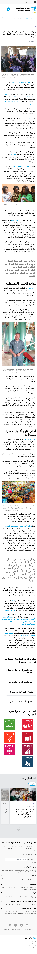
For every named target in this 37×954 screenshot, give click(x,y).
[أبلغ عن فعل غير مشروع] (1, 908)
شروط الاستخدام (32, 951)
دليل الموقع (33, 949)
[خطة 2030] (1, 884)
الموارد (34, 875)
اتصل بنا (34, 941)
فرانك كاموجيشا (30, 439)
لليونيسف (13, 154)
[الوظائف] (1, 892)
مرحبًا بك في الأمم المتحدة (26, 2)
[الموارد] (1, 875)
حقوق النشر (33, 943)
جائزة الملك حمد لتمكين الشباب (21, 82)
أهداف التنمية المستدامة (27, 89)
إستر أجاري (26, 118)
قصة (13, 601)
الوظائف (33, 893)
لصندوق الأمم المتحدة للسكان (22, 166)
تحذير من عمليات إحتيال (30, 945)
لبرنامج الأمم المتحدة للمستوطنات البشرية (18, 526)
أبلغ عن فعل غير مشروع (29, 908)
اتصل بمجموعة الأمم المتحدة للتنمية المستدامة (23, 901)
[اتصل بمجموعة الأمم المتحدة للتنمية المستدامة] (1, 901)
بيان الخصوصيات (32, 947)
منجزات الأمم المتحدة (30, 867)
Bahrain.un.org (10, 610)
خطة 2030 (33, 884)
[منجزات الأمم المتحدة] (1, 867)
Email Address (31, 859)
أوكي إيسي (31, 288)
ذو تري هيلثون (15, 220)
